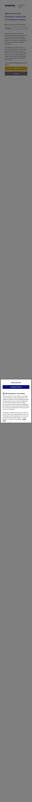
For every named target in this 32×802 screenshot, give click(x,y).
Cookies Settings (16, 382)
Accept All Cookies (16, 387)
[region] (16, 401)
